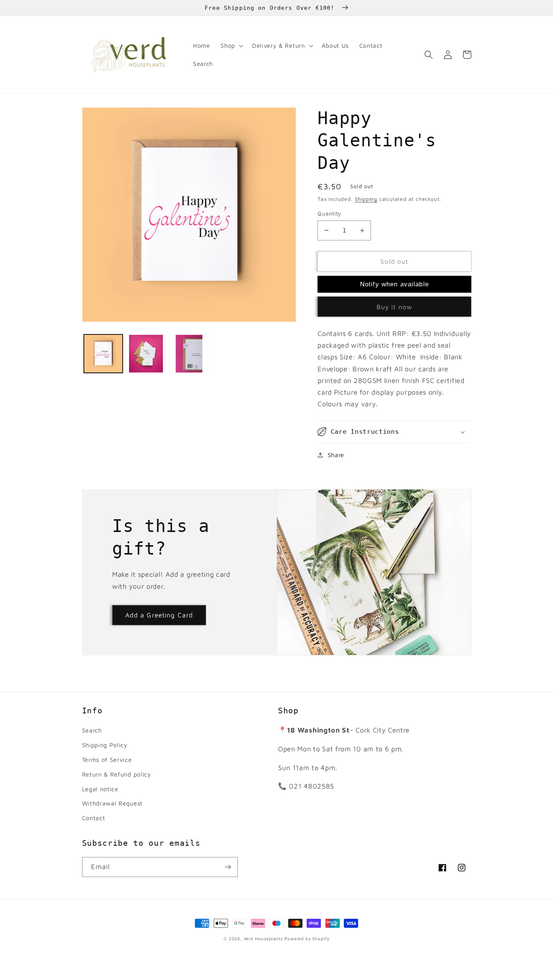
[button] (231, 46)
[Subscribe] (227, 867)
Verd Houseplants (263, 938)
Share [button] (336, 454)
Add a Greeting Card (159, 615)
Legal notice (100, 788)
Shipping (366, 199)
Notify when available (394, 284)
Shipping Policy (105, 744)
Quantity (329, 213)
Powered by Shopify (307, 938)
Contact (93, 817)
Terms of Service (107, 759)
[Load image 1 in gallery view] (103, 353)
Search (92, 730)
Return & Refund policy (116, 774)
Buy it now (395, 307)
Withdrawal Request (112, 803)
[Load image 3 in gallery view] (189, 353)
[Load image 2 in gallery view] (146, 353)
